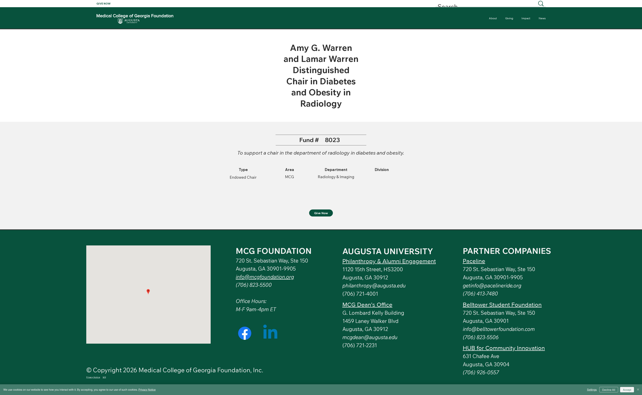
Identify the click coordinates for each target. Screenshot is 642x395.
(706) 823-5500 (254, 285)
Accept (627, 390)
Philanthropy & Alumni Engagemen (388, 261)
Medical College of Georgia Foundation (135, 15)
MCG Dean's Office (367, 304)
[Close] (638, 389)
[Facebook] (244, 333)
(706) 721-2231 (359, 345)
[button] (492, 285)
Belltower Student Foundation (502, 304)
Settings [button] (592, 389)
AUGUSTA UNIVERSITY (387, 251)
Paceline (474, 261)
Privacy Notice (147, 389)
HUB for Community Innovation (504, 348)
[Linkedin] (270, 333)
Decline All (608, 390)
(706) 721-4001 (360, 293)
